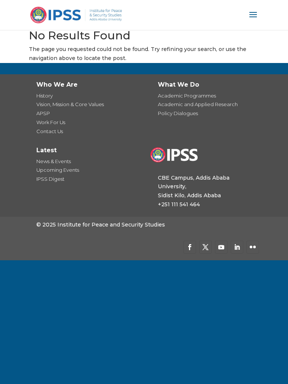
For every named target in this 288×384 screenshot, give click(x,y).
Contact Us (49, 131)
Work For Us (50, 122)
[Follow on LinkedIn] (237, 247)
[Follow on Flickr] (252, 247)
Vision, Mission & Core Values (70, 104)
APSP (43, 113)
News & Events (53, 161)
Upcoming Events (57, 170)
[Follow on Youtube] (221, 247)
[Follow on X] (205, 247)
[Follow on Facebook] (189, 247)
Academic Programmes (187, 96)
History (44, 96)
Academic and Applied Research (198, 104)
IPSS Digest (50, 179)
